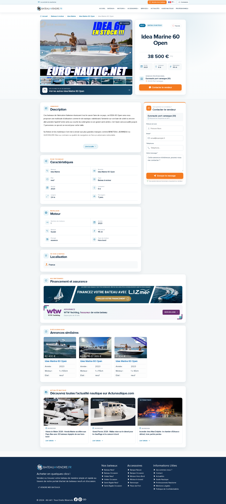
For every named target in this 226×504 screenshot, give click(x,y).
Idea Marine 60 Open (87, 16)
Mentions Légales (163, 486)
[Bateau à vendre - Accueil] (50, 8)
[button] (130, 22)
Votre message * (152, 153)
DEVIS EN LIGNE (170, 312)
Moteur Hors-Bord (137, 476)
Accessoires (132, 8)
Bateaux (110, 8)
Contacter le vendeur (162, 87)
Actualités (155, 8)
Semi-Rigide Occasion (113, 486)
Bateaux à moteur (57, 16)
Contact (159, 473)
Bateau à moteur (155, 25)
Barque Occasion (137, 473)
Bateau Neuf (109, 470)
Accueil (102, 8)
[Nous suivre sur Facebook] (76, 500)
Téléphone (150, 143)
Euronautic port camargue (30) (158, 78)
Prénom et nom (151, 124)
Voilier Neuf (109, 476)
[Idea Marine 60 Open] (60, 347)
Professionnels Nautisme (166, 482)
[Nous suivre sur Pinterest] (80, 500)
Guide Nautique (167, 8)
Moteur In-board (136, 479)
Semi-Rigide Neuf (111, 482)
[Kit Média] (84, 500)
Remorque (134, 482)
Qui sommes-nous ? (164, 470)
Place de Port (135, 486)
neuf (142, 25)
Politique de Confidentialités (167, 489)
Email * (148, 134)
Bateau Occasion (111, 473)
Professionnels (182, 8)
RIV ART (49, 500)
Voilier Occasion (110, 479)
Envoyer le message (166, 175)
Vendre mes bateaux (50, 487)
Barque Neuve (135, 470)
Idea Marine (71, 16)
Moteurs (120, 8)
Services (144, 8)
